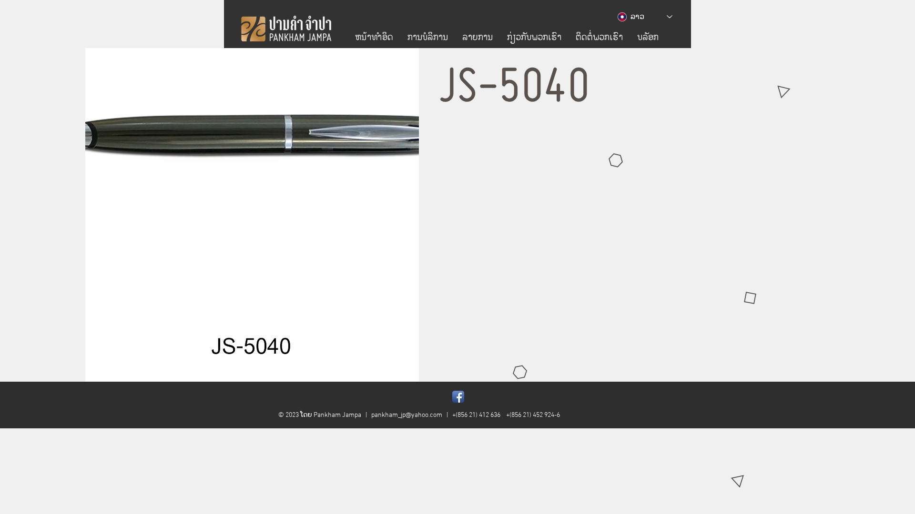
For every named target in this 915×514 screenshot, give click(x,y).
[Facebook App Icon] (458, 397)
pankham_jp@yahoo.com (406, 415)
